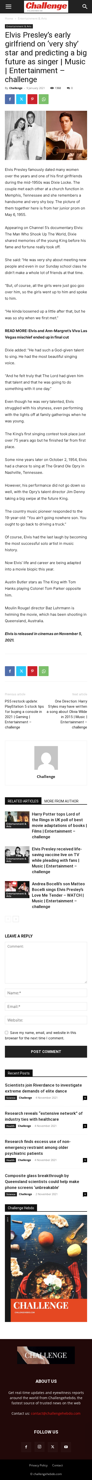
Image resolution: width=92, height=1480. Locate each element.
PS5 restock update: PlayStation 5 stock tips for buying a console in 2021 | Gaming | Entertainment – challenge (24, 714)
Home (9, 18)
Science (10, 1097)
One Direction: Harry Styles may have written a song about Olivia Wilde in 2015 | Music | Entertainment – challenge (67, 714)
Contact (57, 1465)
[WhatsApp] (44, 99)
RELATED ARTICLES (23, 801)
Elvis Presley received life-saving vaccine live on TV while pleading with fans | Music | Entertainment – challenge (57, 860)
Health (10, 1126)
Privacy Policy (38, 1465)
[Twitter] (21, 99)
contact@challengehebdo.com (55, 1413)
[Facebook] (10, 99)
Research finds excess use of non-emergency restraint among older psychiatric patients (38, 1147)
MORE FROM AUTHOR (61, 801)
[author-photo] (46, 770)
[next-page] (16, 919)
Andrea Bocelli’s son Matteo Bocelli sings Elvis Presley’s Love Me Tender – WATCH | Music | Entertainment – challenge (58, 895)
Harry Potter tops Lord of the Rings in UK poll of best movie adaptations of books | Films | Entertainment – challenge (59, 825)
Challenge (16, 88)
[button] (8, 6)
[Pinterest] (32, 99)
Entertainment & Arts (32, 18)
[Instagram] (39, 1447)
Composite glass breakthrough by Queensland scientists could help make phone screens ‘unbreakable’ (42, 1181)
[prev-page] (8, 919)
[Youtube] (66, 1447)
